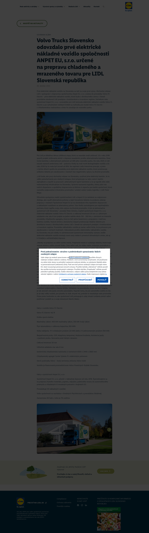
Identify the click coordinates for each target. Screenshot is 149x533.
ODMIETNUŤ (67, 280)
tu (106, 274)
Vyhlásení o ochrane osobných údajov (72, 274)
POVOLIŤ (102, 280)
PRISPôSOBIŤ (85, 280)
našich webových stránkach (79, 257)
